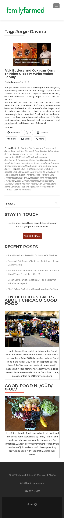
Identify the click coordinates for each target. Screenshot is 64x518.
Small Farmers (38, 165)
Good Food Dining (26, 159)
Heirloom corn (37, 177)
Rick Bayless (44, 183)
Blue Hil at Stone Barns (32, 168)
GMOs (19, 156)
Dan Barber (30, 171)
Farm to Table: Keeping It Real (25, 151)
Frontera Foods (33, 174)
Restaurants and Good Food (17, 165)
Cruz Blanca (18, 171)
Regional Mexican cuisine (25, 183)
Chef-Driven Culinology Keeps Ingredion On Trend (33, 289)
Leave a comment (22, 189)
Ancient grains (21, 148)
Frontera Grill (47, 174)
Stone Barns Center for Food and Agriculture (30, 185)
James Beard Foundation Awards (42, 162)
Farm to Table (43, 171)
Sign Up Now (32, 236)
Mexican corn (46, 180)
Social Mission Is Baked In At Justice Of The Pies (32, 255)
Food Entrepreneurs (22, 154)
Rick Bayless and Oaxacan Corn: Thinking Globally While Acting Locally (29, 74)
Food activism (46, 151)
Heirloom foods (18, 162)
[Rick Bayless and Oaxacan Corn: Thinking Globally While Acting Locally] (32, 54)
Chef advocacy (36, 148)
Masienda (34, 180)
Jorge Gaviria (22, 180)
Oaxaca (8, 183)
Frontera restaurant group (16, 177)
